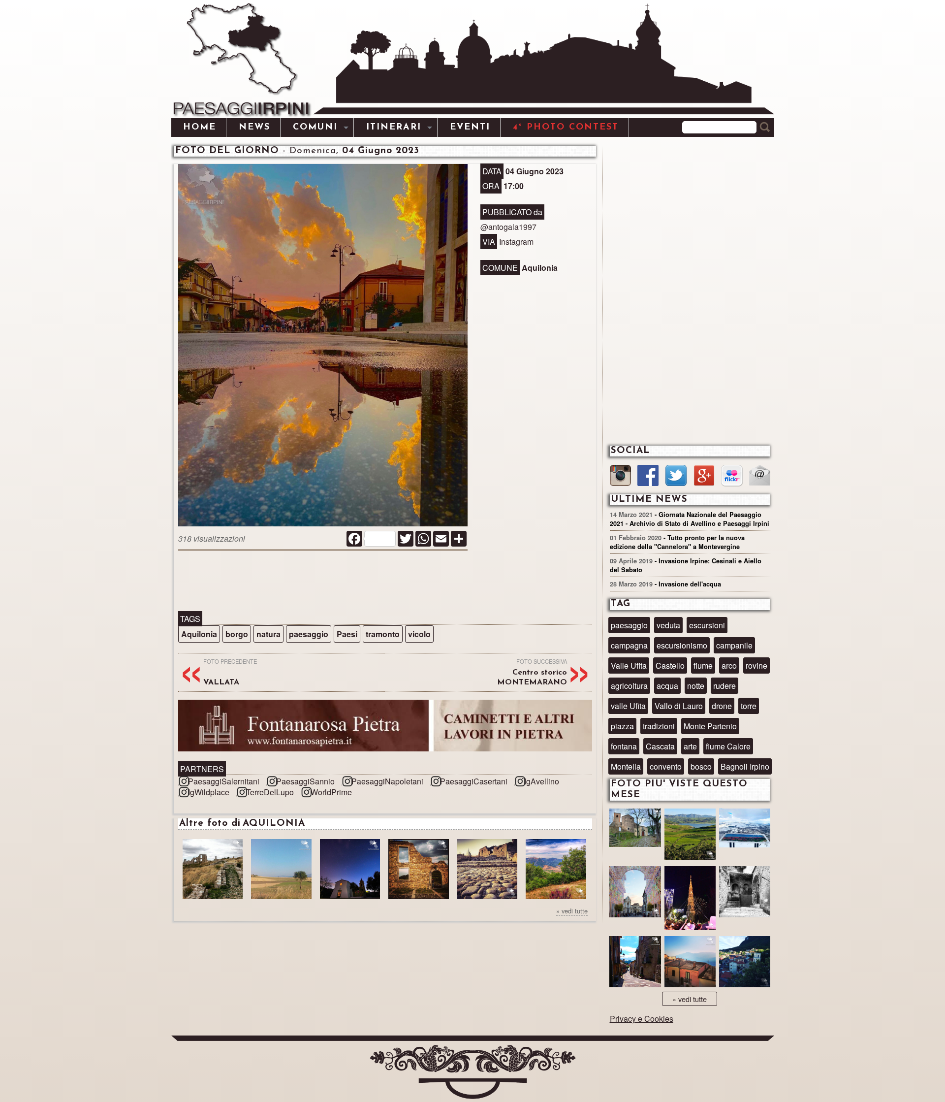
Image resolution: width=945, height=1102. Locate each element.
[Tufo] (744, 893)
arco (729, 665)
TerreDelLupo (270, 792)
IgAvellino (541, 781)
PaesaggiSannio (305, 781)
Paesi (347, 634)
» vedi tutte (572, 910)
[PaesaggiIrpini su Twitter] (676, 476)
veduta (668, 625)
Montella (626, 766)
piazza (622, 726)
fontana (624, 746)
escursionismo (682, 645)
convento (666, 766)
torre (748, 706)
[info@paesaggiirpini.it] (759, 476)
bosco (701, 766)
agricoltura (629, 685)
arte (690, 746)
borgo (236, 634)
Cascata (660, 746)
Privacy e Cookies (641, 1018)
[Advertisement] (385, 581)
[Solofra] (635, 893)
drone (722, 706)
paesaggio (308, 634)
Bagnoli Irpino (745, 766)
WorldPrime (331, 792)
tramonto (383, 634)
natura (268, 634)
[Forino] (635, 833)
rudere (724, 685)
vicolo (419, 634)
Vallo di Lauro (679, 706)
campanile (734, 645)
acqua (667, 685)
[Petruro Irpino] (690, 963)
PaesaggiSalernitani (223, 781)
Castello (670, 665)
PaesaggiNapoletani (387, 781)
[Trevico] (744, 833)
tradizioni (659, 726)
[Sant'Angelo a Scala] (744, 963)
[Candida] (635, 963)
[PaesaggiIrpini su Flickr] (731, 477)
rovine (756, 665)
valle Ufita (628, 706)
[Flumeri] (690, 899)
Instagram (516, 241)
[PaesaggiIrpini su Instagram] (620, 476)
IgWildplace (208, 792)
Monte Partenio (710, 726)
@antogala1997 (508, 226)
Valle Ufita (629, 665)
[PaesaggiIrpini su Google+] (704, 476)
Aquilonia (199, 634)
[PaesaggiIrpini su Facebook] (648, 476)
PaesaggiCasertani (473, 781)
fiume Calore (728, 746)
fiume (703, 665)
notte (695, 685)
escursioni (707, 625)
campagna (629, 645)
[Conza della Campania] (690, 835)
